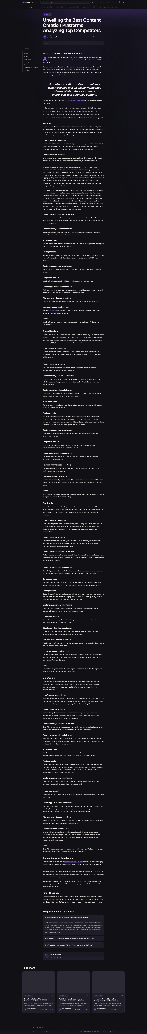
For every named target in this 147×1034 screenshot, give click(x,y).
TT (113, 1031)
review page (53, 310)
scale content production (75, 101)
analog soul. (41, 1031)
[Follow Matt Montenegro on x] (57, 957)
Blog (81, 1031)
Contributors (87, 1031)
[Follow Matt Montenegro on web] (51, 957)
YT (110, 1031)
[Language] (119, 2)
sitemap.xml (40, 1027)
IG (103, 1031)
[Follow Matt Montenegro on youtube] (60, 957)
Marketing (47, 14)
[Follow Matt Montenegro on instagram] (54, 957)
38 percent (72, 57)
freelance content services (73, 862)
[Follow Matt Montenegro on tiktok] (63, 957)
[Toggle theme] (123, 2)
